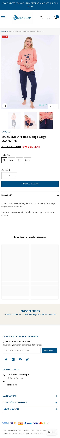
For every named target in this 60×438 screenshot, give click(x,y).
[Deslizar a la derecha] (55, 314)
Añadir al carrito (30, 184)
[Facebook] (6, 359)
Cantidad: (5, 170)
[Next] (55, 106)
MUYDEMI (6, 132)
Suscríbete (49, 350)
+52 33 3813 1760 (15, 378)
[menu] (3, 17)
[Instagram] (13, 359)
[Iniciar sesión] (48, 17)
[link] (15, 287)
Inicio (3, 31)
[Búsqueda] (41, 17)
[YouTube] (20, 359)
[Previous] (50, 106)
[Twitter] (27, 359)
